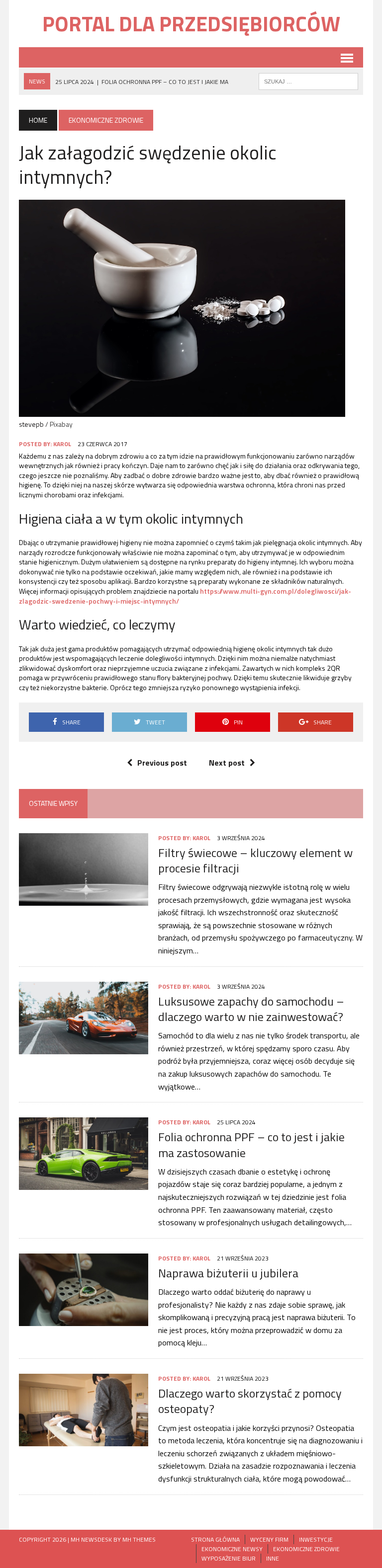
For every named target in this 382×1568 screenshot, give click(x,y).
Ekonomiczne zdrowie (306, 1549)
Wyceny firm (269, 1539)
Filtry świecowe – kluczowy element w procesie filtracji (255, 860)
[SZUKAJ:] (308, 80)
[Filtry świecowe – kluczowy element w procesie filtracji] (83, 899)
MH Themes (139, 1539)
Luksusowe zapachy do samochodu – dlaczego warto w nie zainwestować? (251, 1008)
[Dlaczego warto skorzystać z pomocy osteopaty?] (83, 1440)
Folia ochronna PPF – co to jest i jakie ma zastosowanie (251, 1144)
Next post (227, 763)
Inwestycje (316, 1539)
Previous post (162, 763)
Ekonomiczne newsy (232, 1549)
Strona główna (215, 1539)
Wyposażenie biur (228, 1558)
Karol (62, 444)
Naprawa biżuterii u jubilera (228, 1273)
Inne (272, 1558)
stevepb (31, 424)
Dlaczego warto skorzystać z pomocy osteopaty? (250, 1400)
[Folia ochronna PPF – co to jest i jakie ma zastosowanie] (83, 1183)
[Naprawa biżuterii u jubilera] (83, 1319)
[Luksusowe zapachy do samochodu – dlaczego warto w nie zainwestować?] (83, 1047)
